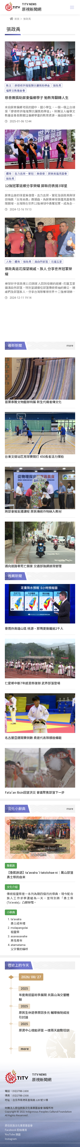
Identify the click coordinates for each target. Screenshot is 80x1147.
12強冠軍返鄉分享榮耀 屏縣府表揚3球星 (36, 185)
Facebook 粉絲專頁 (16, 1130)
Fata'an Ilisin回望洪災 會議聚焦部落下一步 (34, 792)
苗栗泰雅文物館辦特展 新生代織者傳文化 (33, 401)
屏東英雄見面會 (57, 173)
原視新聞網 (31, 9)
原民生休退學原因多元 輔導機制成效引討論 (44, 1015)
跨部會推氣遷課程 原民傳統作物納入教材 (33, 511)
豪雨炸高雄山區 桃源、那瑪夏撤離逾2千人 (34, 628)
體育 (8, 173)
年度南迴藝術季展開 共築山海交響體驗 (44, 997)
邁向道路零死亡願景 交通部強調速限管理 (33, 566)
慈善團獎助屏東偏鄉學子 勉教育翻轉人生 (37, 97)
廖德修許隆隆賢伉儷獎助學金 (32, 85)
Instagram (11, 1139)
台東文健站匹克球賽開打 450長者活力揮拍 (34, 456)
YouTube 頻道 (13, 1134)
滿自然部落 (41, 262)
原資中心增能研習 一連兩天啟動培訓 (44, 1030)
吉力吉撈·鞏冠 (24, 173)
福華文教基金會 (15, 90)
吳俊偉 (41, 173)
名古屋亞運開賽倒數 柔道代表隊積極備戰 (33, 737)
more (25, 1049)
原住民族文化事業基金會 (19, 1125)
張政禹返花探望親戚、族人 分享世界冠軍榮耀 (38, 271)
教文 (8, 85)
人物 (8, 262)
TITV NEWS (29, 4)
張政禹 (57, 85)
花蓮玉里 (56, 262)
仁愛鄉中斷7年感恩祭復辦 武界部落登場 (32, 683)
